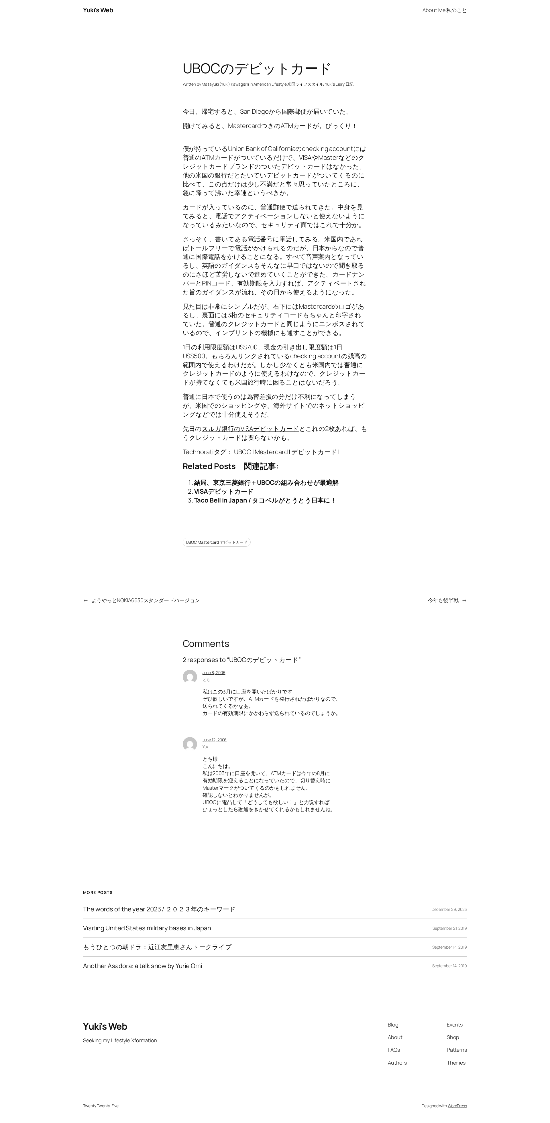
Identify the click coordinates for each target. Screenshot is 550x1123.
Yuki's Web (98, 10)
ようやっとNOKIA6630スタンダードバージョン (145, 600)
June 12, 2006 (215, 739)
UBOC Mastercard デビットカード (217, 542)
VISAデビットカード (224, 491)
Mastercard (271, 452)
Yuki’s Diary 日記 (339, 84)
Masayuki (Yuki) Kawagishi (225, 84)
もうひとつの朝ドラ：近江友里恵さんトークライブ (157, 947)
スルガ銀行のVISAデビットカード (250, 428)
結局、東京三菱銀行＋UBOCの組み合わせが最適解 (266, 482)
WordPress (457, 1105)
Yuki (206, 746)
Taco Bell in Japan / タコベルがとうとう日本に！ (265, 500)
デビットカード (314, 452)
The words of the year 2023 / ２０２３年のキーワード (159, 909)
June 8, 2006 (214, 672)
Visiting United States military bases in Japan (147, 928)
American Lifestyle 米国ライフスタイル (288, 84)
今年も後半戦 (443, 600)
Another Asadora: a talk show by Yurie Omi (142, 966)
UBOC (242, 452)
